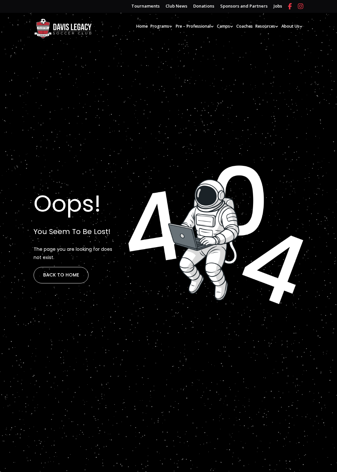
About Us (290, 26)
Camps (223, 26)
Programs (159, 26)
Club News (176, 6)
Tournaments (145, 6)
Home (142, 26)
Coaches (244, 26)
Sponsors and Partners (244, 6)
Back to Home (61, 275)
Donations (203, 6)
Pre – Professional (193, 26)
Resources (265, 26)
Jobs (277, 6)
